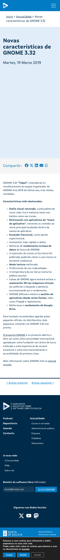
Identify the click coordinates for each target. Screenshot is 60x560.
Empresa (36, 433)
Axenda (7, 428)
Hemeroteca (37, 443)
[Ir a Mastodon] (36, 517)
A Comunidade (12, 461)
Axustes (37, 555)
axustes (25, 549)
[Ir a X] (21, 517)
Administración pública (43, 428)
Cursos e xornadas (41, 423)
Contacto (8, 433)
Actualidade (24, 16)
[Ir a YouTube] (28, 517)
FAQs (7, 466)
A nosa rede (10, 455)
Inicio (9, 16)
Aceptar (9, 555)
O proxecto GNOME (14, 335)
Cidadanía (36, 438)
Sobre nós (9, 471)
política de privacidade (28, 495)
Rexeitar (23, 555)
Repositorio (10, 423)
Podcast (8, 418)
